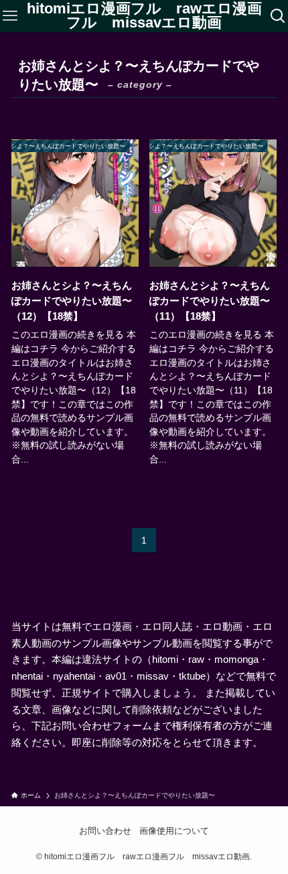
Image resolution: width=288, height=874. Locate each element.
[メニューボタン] (9, 16)
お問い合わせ (105, 831)
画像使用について (174, 831)
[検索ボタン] (278, 16)
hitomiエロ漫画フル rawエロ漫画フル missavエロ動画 (144, 16)
